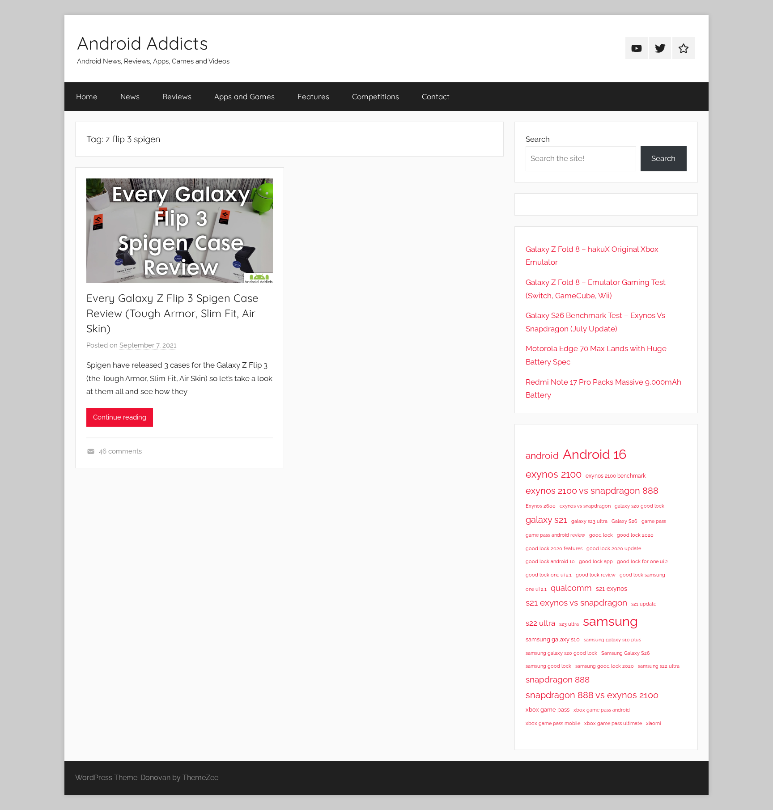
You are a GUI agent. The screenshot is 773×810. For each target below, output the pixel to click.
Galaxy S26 (624, 521)
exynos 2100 (554, 474)
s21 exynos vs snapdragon (576, 602)
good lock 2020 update (613, 548)
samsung (610, 621)
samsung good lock (548, 666)
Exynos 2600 (541, 506)
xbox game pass (547, 709)
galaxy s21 (546, 519)
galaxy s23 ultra (589, 521)
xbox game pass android (601, 710)
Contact (436, 96)
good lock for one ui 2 (642, 561)
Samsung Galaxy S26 (625, 653)
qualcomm (571, 588)
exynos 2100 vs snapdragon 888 (592, 490)
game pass (653, 521)
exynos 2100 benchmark (616, 476)
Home (87, 96)
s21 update (643, 603)
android (542, 455)
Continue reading (119, 417)
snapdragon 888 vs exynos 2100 (592, 695)
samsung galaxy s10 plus (612, 639)
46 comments (120, 451)
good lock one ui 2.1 (549, 574)
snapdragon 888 (558, 679)
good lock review (596, 574)
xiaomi (653, 723)
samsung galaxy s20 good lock (561, 653)
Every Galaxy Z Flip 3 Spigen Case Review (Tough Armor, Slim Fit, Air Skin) (172, 313)
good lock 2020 (635, 535)
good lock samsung (642, 575)
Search (538, 139)
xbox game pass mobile (553, 723)
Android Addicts (142, 43)
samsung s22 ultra (659, 666)
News (130, 96)
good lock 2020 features (554, 548)
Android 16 (594, 454)
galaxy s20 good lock (639, 506)
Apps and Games (244, 96)
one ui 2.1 (536, 589)
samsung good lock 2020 (604, 666)
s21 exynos (611, 588)
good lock (601, 535)
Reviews (176, 96)
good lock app (596, 561)
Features (313, 96)
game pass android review (555, 535)
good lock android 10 (550, 561)
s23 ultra (569, 624)
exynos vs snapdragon (585, 506)
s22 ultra (540, 623)
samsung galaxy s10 (553, 639)
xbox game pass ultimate (613, 723)
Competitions (375, 96)
